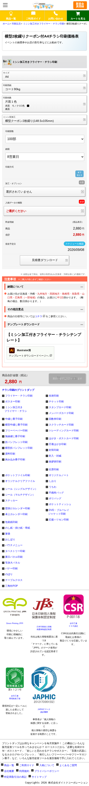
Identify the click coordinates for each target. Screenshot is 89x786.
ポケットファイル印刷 (17, 475)
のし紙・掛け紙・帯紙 (17, 527)
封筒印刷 (54, 450)
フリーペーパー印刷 (16, 430)
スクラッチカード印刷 (61, 424)
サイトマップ (39, 776)
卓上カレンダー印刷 (16, 514)
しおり (52, 481)
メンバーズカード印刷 (61, 413)
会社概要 (9, 771)
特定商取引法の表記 (15, 776)
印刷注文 (16, 23)
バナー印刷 (11, 568)
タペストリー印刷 (15, 551)
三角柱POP (11, 585)
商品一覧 (9, 765)
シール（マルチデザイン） (20, 494)
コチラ (38, 316)
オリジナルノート (59, 475)
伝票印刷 (54, 469)
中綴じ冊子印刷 (14, 418)
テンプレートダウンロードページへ (29, 353)
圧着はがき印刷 (57, 444)
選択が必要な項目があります (67, 378)
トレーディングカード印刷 (64, 430)
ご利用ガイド (26, 765)
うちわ (52, 486)
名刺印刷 (54, 395)
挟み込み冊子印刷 (15, 459)
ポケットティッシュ (60, 504)
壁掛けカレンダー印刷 (17, 508)
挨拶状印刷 (55, 461)
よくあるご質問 (68, 765)
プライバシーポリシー (46, 771)
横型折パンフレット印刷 (18, 447)
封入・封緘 (55, 455)
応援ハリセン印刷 (59, 519)
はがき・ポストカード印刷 (64, 438)
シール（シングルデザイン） (21, 488)
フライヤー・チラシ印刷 (18, 395)
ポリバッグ (55, 498)
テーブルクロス (14, 580)
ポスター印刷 (12, 401)
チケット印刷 (56, 401)
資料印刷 (10, 453)
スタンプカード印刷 (60, 407)
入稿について (46, 765)
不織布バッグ (56, 492)
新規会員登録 (80, 5)
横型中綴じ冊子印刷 (16, 424)
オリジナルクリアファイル (20, 481)
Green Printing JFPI (14, 623)
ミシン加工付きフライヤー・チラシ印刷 (43, 23)
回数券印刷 (55, 418)
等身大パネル (12, 562)
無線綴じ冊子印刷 (15, 436)
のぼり (9, 574)
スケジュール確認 (74, 243)
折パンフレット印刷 (16, 442)
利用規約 (24, 771)
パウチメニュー (14, 545)
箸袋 (7, 533)
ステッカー (11, 500)
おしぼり (10, 539)
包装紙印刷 (11, 522)
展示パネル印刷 (14, 556)
